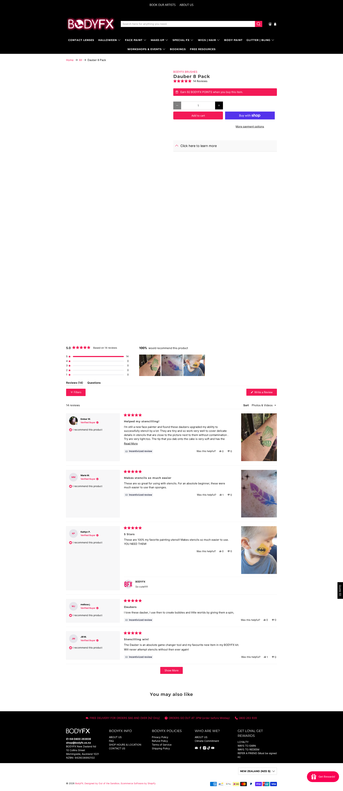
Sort (246, 405)
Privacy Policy (160, 737)
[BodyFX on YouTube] (212, 748)
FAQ (111, 740)
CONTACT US (117, 748)
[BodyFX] (90, 24)
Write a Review (265, 393)
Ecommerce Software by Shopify (138, 783)
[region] (172, 365)
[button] (225, 81)
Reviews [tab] (74, 383)
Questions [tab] (94, 383)
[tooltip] (138, 451)
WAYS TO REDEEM (248, 749)
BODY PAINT (233, 40)
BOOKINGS (178, 49)
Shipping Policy (161, 748)
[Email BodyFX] (196, 748)
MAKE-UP (157, 40)
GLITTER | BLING (258, 40)
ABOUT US (186, 5)
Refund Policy (160, 740)
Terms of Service (162, 744)
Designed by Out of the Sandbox (102, 783)
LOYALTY (243, 741)
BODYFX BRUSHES (185, 71)
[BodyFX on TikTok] (208, 748)
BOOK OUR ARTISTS (163, 5)
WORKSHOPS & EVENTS (144, 49)
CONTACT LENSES (81, 40)
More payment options (250, 126)
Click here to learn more (198, 146)
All (80, 60)
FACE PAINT (134, 40)
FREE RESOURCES (203, 49)
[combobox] (188, 24)
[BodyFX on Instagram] (204, 748)
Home (70, 60)
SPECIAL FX (181, 40)
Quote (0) (340, 590)
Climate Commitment (207, 740)
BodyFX (79, 783)
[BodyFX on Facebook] (200, 748)
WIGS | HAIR (207, 40)
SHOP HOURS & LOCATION (125, 744)
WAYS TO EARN (247, 745)
